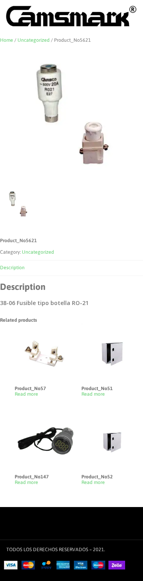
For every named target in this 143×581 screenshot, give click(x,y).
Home (6, 40)
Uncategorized (33, 40)
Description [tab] (12, 267)
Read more (26, 394)
